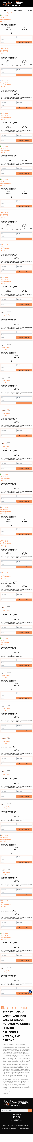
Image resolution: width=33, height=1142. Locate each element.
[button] (30, 992)
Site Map (4, 1127)
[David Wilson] (13, 3)
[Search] (30, 1110)
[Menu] (29, 3)
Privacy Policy (24, 1125)
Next (25, 1008)
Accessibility (15, 1125)
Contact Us (6, 1125)
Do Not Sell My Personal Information (19, 1127)
